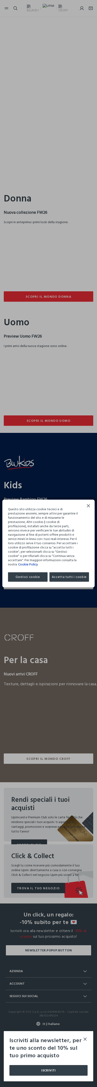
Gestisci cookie (28, 577)
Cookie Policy (28, 564)
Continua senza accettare (88, 506)
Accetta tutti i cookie (69, 577)
